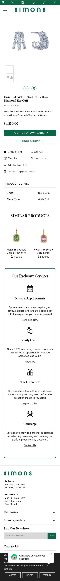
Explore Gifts (30, 403)
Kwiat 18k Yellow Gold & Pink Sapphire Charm (43, 252)
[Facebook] (26, 88)
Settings (47, 575)
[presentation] (7, 243)
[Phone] (13, 2)
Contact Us (30, 445)
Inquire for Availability (30, 132)
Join (52, 535)
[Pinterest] (34, 88)
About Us (30, 361)
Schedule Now (30, 319)
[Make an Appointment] (23, 2)
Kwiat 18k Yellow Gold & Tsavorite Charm (16, 252)
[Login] (44, 2)
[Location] (3, 2)
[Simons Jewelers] (30, 9)
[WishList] (33, 2)
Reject (29, 575)
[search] (56, 2)
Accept (12, 575)
